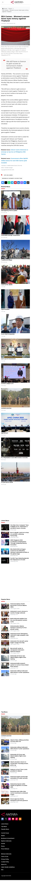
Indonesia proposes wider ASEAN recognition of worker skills (18, 785)
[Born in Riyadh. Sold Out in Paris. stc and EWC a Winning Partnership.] (5, 534)
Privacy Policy (5, 859)
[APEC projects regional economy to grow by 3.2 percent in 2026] (15, 471)
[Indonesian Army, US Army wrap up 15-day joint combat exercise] (15, 397)
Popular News (5, 599)
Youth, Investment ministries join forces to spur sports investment (14, 357)
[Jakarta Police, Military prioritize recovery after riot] (5, 742)
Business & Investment (7, 838)
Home (5, 8)
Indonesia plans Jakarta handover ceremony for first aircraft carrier (18, 627)
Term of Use (4, 856)
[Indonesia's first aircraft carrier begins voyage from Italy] (5, 643)
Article (3, 843)
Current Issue (5, 833)
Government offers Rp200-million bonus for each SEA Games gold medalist (14, 161)
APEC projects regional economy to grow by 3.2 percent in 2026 (14, 481)
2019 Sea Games (8, 175)
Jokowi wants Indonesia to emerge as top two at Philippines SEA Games (14, 152)
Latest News (5, 520)
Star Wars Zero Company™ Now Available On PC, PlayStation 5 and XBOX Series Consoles (15, 456)
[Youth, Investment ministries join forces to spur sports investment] (15, 348)
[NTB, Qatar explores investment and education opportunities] (15, 298)
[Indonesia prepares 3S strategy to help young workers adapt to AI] (15, 373)
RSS (2, 869)
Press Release (5, 849)
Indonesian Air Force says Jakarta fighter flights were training (18, 657)
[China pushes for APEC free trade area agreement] (15, 422)
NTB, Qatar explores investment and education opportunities (15, 308)
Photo (3, 846)
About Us (3, 864)
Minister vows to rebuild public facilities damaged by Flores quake (13, 209)
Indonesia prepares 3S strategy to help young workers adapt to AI (15, 382)
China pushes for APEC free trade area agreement (13, 432)
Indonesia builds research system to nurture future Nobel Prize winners (19, 665)
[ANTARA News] (17, 2)
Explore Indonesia (6, 841)
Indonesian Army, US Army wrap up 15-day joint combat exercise (15, 407)
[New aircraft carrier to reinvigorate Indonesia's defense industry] (5, 650)
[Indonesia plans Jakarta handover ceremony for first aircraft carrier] (5, 628)
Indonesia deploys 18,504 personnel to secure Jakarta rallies (18, 605)
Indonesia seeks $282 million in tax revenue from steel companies (14, 333)
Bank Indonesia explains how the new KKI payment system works (18, 620)
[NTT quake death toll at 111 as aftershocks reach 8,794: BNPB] (15, 274)
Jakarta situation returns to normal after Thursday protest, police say (19, 763)
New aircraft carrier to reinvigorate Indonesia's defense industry (17, 650)
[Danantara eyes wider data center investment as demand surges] (5, 793)
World (3, 835)
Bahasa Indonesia (6, 854)
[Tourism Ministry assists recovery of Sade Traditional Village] (15, 249)
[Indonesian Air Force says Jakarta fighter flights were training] (5, 658)
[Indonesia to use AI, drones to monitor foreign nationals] (5, 613)
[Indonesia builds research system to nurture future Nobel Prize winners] (5, 665)
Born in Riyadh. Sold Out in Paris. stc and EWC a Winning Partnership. (19, 534)
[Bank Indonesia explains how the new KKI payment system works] (5, 620)
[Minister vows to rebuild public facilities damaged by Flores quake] (15, 200)
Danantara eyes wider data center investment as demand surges (19, 793)
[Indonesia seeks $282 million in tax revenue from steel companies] (15, 323)
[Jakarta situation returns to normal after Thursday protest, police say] (5, 764)
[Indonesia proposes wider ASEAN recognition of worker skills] (5, 786)
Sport (10, 8)
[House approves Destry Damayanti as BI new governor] (5, 801)
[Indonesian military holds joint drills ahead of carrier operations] (5, 673)
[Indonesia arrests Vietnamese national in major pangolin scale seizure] (5, 636)
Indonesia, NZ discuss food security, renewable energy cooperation (12, 234)
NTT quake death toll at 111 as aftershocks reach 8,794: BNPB (14, 283)
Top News (4, 712)
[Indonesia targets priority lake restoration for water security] (5, 779)
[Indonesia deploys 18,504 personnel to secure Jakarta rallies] (5, 606)
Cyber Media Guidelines (8, 867)
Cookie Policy (5, 861)
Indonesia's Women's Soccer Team (12, 178)
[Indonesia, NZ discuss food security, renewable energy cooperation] (15, 224)
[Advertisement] (15, 502)
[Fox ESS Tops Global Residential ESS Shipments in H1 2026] (5, 560)
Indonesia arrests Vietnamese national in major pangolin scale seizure (19, 635)
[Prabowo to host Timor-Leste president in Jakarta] (5, 771)
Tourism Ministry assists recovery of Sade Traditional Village (14, 259)
